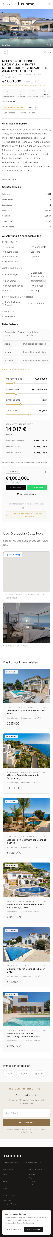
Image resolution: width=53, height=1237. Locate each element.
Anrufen (17, 487)
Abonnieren (26, 1122)
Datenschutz (7, 1200)
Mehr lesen (8, 179)
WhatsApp (38, 487)
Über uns (32, 1174)
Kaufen (5, 1174)
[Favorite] (49, 52)
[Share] (45, 52)
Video (7, 45)
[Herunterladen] (5, 52)
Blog (30, 1178)
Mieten (5, 1181)
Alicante (23, 1073)
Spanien (39, 1073)
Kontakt (31, 1185)
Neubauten (6, 1178)
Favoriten (6, 1185)
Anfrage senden (28, 494)
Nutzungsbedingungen (10, 1204)
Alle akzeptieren (33, 1229)
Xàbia (9, 1073)
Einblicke (32, 1181)
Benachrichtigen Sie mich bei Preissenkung (25, 85)
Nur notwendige (14, 1229)
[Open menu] (49, 4)
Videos (5, 1188)
